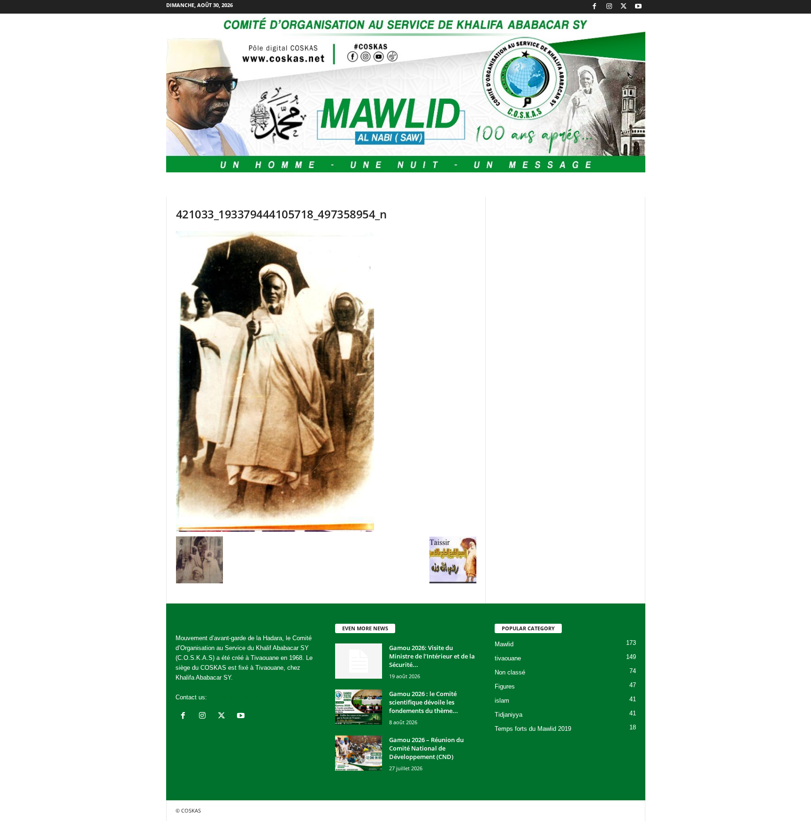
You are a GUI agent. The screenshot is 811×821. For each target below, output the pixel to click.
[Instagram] (609, 7)
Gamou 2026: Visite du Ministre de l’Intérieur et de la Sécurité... (432, 656)
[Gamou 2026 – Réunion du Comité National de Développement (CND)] (358, 753)
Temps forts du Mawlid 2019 (533, 728)
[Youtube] (638, 7)
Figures (505, 686)
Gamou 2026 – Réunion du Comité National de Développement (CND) (426, 748)
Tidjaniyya (508, 714)
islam (502, 700)
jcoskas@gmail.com (236, 697)
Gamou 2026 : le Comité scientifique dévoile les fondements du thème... (423, 702)
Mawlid (504, 644)
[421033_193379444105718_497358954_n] (326, 381)
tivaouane (508, 658)
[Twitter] (623, 7)
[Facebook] (594, 7)
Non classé (510, 672)
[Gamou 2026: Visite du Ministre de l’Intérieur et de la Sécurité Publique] (358, 661)
